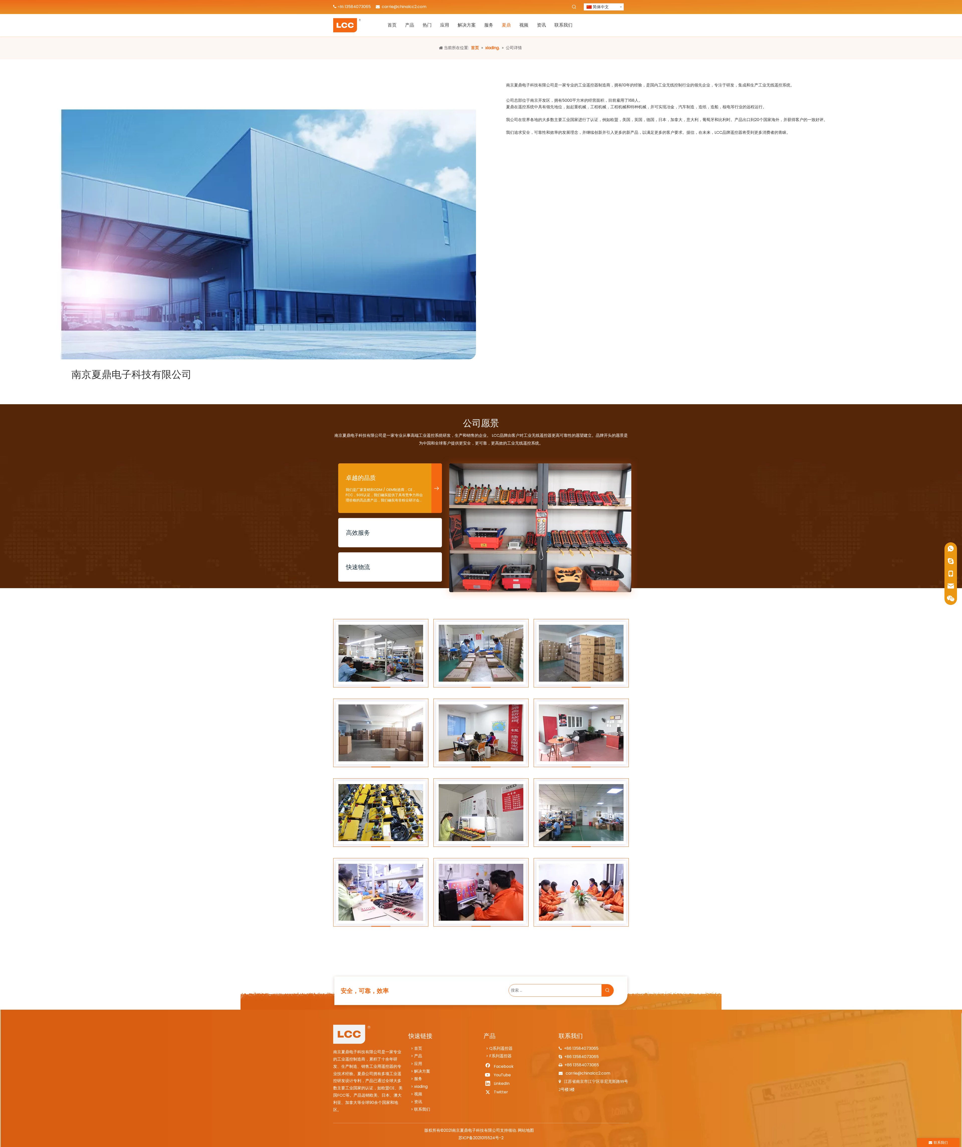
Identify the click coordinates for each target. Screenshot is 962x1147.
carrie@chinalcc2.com (404, 7)
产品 (418, 1056)
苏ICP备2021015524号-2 (481, 1138)
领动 (512, 1130)
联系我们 (422, 1109)
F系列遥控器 (500, 1056)
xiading (421, 1086)
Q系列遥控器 (501, 1048)
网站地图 (526, 1130)
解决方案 (422, 1071)
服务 (418, 1079)
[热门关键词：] (574, 7)
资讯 (418, 1102)
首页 (418, 1048)
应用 (418, 1064)
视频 (418, 1094)
